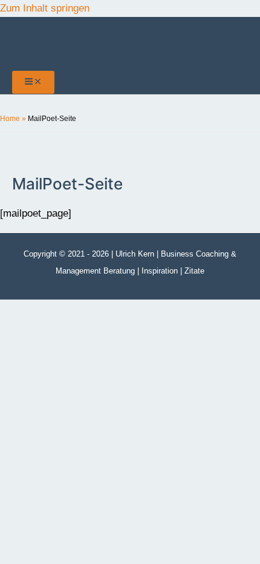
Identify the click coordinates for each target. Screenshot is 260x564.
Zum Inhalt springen (44, 8)
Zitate (194, 270)
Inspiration (159, 270)
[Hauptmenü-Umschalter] (33, 82)
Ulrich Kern (134, 253)
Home (10, 118)
